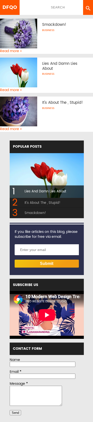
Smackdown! (54, 24)
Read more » (11, 51)
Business (48, 30)
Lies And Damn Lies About (59, 66)
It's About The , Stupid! (62, 102)
